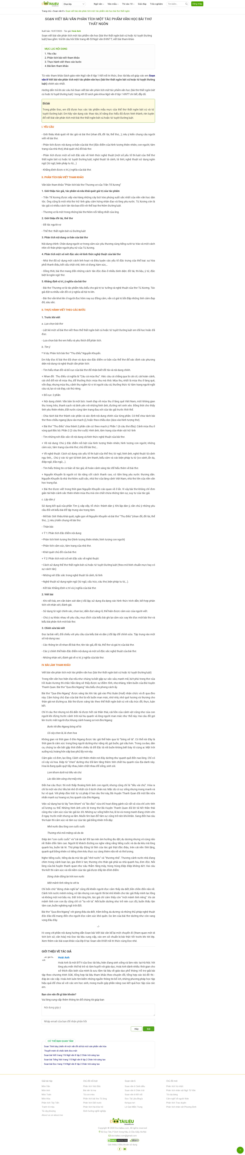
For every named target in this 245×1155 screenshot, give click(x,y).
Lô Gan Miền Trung (133, 1107)
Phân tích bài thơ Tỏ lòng (95, 1098)
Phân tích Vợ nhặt (174, 1086)
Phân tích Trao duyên (176, 1102)
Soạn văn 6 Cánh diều (135, 1086)
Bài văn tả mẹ (89, 1090)
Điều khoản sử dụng (128, 1144)
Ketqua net (130, 1102)
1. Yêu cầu (50, 53)
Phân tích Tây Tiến (50, 1102)
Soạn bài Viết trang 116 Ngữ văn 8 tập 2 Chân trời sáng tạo (72, 1055)
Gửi (148, 1029)
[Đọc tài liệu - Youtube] (125, 1149)
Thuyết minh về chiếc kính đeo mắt (60, 1051)
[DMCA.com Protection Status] (117, 1141)
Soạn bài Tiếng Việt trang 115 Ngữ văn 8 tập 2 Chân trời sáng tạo (74, 1059)
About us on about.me (52, 1115)
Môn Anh (46, 1090)
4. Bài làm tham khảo (56, 65)
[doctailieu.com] (122, 1122)
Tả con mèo (89, 1094)
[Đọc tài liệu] (120, 1149)
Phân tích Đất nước (92, 1102)
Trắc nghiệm (156, 4)
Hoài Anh (63, 957)
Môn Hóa (46, 1098)
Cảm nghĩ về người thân (177, 1098)
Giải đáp (142, 4)
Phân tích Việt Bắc (92, 1086)
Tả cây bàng (172, 1094)
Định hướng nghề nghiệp (94, 1111)
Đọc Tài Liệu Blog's (134, 1098)
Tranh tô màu (48, 1107)
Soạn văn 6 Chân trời (134, 1090)
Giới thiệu (112, 1144)
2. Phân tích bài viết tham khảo (62, 57)
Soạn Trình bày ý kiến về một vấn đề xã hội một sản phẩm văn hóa (75, 1046)
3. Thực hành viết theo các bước (63, 61)
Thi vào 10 (127, 4)
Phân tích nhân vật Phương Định (181, 1107)
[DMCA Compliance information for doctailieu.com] (133, 1141)
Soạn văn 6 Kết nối (133, 1094)
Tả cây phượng (49, 1111)
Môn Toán (46, 1094)
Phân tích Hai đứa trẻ (93, 1107)
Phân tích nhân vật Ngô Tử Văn (181, 1090)
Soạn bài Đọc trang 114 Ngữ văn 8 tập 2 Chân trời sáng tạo (72, 1064)
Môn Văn (46, 1086)
